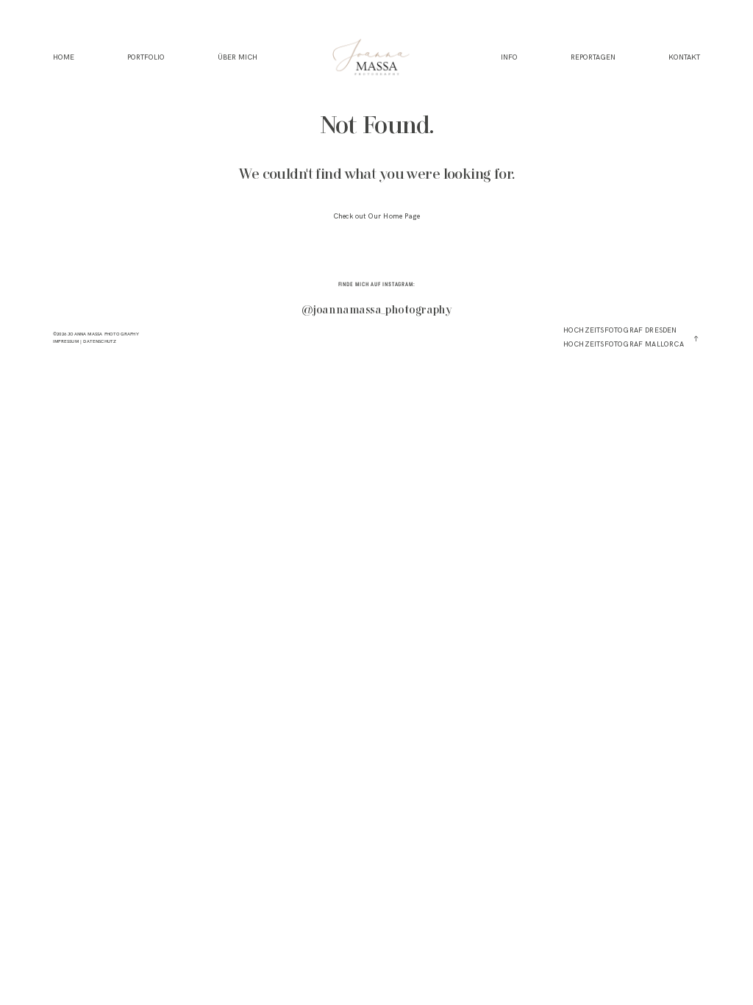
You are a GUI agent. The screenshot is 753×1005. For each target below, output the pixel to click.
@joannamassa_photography (376, 310)
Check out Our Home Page (376, 216)
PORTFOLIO (146, 57)
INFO (509, 57)
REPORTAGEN (593, 57)
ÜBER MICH (237, 57)
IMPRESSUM (66, 341)
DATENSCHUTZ (99, 341)
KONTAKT (684, 57)
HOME (63, 57)
